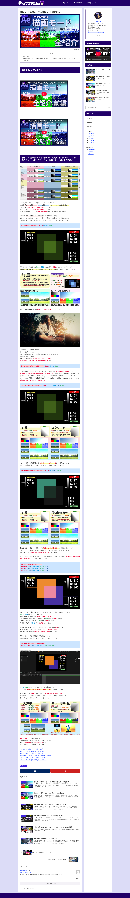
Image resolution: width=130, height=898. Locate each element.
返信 (78, 878)
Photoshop (89, 126)
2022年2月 (91, 142)
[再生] (87, 59)
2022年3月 (91, 140)
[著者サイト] (35, 771)
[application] (98, 54)
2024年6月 (91, 134)
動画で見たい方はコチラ (29, 56)
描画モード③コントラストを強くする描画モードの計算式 (35, 755)
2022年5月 (91, 138)
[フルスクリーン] (109, 59)
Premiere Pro (89, 122)
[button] (109, 107)
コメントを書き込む (50, 883)
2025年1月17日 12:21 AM (25, 872)
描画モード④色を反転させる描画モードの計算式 (33, 757)
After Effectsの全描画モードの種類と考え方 (31, 749)
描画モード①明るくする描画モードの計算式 (32, 751)
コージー (98, 21)
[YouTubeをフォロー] (65, 771)
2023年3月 (91, 136)
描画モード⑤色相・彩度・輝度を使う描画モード (33, 760)
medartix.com (23, 870)
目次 (48, 53)
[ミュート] (106, 59)
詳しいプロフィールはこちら (96, 32)
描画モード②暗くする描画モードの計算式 (31, 753)
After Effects (24, 765)
